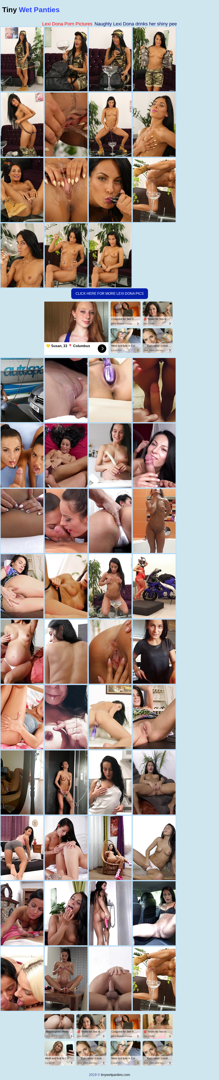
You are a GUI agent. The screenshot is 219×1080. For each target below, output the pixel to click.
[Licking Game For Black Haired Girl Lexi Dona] (154, 717)
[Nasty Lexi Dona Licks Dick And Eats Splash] (154, 455)
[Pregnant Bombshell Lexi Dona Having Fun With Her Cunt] (66, 717)
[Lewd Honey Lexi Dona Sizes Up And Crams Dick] (66, 913)
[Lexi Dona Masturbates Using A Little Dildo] (22, 651)
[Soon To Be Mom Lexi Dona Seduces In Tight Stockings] (110, 848)
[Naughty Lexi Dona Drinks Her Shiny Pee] (154, 978)
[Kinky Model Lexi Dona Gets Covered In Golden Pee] (66, 455)
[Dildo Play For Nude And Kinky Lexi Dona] (22, 521)
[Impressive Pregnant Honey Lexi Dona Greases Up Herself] (66, 978)
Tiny (31, 10)
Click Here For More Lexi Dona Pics (109, 293)
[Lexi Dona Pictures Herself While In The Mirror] (22, 782)
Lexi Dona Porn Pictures (67, 24)
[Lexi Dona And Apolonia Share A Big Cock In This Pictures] (110, 651)
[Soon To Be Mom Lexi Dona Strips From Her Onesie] (110, 455)
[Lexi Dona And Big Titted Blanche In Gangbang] (22, 978)
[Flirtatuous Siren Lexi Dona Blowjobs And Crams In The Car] (154, 913)
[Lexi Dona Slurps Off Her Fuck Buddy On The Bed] (110, 978)
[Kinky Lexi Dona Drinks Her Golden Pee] (110, 586)
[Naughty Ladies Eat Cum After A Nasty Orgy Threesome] (22, 455)
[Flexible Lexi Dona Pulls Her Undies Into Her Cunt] (110, 717)
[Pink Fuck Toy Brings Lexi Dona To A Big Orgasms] (66, 586)
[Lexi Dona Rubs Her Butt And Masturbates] (110, 782)
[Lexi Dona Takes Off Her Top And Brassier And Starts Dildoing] (110, 390)
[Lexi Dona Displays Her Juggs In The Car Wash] (22, 390)
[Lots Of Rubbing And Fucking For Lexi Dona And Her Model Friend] (66, 848)
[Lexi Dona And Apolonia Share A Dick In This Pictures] (66, 521)
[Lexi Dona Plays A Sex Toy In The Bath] (110, 913)
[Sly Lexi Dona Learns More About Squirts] (154, 782)
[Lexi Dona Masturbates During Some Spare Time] (22, 586)
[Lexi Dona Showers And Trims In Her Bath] (154, 521)
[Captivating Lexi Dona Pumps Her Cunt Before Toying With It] (22, 717)
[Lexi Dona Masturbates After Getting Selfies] (22, 848)
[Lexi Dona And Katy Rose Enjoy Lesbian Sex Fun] (66, 390)
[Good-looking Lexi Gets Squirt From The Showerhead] (66, 782)
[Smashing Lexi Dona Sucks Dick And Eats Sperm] (110, 521)
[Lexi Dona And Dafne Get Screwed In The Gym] (66, 651)
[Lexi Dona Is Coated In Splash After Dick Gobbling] (154, 390)
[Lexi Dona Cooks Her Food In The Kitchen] (154, 651)
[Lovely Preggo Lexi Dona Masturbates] (154, 586)
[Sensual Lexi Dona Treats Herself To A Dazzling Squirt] (154, 848)
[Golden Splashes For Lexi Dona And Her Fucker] (22, 913)
